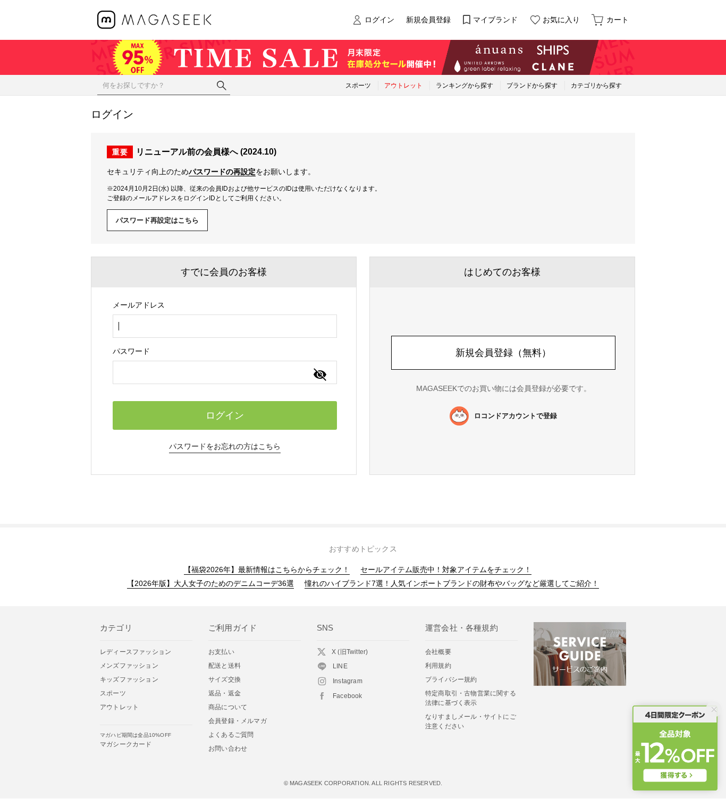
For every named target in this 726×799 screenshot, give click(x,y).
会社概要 (438, 652)
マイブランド (495, 19)
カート (617, 19)
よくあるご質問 (231, 734)
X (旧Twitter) (350, 652)
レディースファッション (135, 652)
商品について (227, 707)
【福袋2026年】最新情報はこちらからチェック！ (267, 569)
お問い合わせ (227, 748)
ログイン (379, 19)
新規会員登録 (428, 19)
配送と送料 (224, 665)
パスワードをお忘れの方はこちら (225, 446)
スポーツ (113, 693)
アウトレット (119, 707)
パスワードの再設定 (222, 171)
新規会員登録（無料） (503, 352)
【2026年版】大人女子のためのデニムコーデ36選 (210, 583)
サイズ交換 (224, 679)
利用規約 (438, 665)
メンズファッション (129, 665)
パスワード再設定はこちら (157, 220)
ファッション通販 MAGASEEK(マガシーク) (154, 20)
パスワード (131, 351)
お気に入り (561, 19)
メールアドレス (139, 305)
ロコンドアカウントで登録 (515, 416)
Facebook (347, 696)
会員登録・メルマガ (237, 721)
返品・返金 (224, 693)
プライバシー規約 (451, 679)
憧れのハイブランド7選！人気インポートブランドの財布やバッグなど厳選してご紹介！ (452, 583)
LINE (340, 666)
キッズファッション (129, 679)
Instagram (347, 681)
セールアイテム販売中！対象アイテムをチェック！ (445, 569)
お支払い (221, 652)
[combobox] (225, 326)
